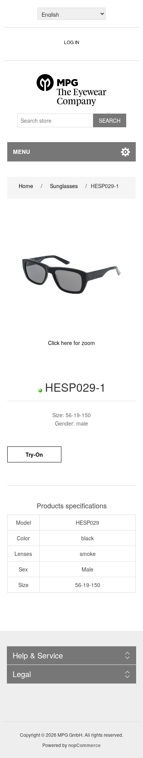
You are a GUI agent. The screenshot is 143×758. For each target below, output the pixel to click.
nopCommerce (84, 745)
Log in (71, 42)
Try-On (34, 454)
